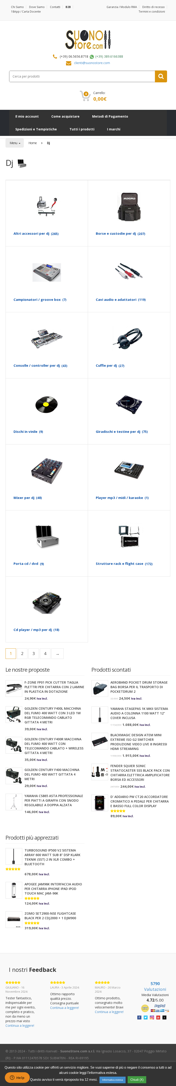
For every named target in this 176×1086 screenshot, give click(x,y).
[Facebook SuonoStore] (139, 1017)
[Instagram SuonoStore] (152, 1017)
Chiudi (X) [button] (136, 1079)
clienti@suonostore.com (92, 63)
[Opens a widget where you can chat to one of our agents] (17, 1078)
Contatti (55, 7)
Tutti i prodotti (81, 129)
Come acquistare (65, 116)
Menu (14, 143)
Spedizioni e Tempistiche (36, 129)
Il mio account (27, 116)
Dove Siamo (37, 7)
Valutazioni (155, 986)
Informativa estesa (112, 1079)
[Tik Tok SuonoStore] (164, 1017)
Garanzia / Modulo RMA (122, 7)
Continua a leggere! (20, 1025)
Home (32, 143)
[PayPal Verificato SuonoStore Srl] (155, 1008)
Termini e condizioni (152, 11)
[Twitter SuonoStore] (146, 1017)
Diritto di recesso (153, 7)
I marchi (113, 129)
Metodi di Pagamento (110, 116)
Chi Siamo (17, 7)
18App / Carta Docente (26, 11)
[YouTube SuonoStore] (158, 1017)
